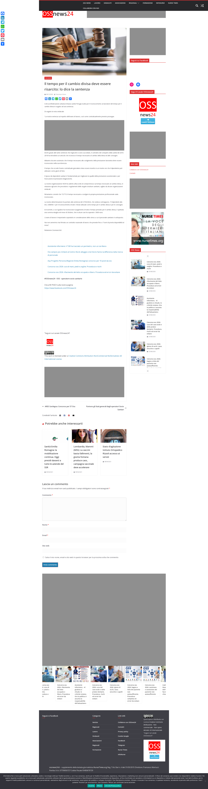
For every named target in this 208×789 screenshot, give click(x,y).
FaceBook (121, 741)
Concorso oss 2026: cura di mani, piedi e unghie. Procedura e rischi (74, 266)
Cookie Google (123, 736)
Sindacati (108, 3)
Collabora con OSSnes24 (127, 722)
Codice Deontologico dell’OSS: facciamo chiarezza (145, 689)
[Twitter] (2, 31)
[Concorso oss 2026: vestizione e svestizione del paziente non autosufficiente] (138, 366)
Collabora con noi (91, 8)
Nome (45, 525)
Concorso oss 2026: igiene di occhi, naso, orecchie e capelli (154, 329)
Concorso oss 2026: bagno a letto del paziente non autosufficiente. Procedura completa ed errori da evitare (154, 347)
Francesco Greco (61, 94)
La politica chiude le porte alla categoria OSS (164, 687)
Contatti (132, 173)
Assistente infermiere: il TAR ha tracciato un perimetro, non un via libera (77, 246)
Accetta (91, 786)
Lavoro (97, 3)
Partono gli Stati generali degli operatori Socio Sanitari (105, 408)
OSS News (87, 3)
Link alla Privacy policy (112, 786)
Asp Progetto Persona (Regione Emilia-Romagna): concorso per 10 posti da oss (80, 261)
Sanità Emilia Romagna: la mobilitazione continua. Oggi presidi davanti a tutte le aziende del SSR (54, 457)
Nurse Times (173, 3)
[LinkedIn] (2, 18)
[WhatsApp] (2, 26)
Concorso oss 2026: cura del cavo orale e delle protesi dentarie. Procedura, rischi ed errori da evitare (154, 311)
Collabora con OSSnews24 (139, 170)
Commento (47, 495)
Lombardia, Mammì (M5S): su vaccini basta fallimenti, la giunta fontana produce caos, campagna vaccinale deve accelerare (84, 457)
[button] (138, 3)
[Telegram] (2, 22)
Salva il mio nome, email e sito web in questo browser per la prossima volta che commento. (82, 557)
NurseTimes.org (100, 767)
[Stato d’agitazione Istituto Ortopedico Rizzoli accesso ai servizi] (113, 430)
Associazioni (120, 3)
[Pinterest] (2, 35)
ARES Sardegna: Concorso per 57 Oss (60, 406)
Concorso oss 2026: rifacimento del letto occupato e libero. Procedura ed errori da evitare (84, 272)
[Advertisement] (126, 13)
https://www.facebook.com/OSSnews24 (60, 288)
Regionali (133, 3)
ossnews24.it (54, 767)
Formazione (148, 3)
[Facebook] (2, 13)
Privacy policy (123, 732)
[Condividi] (2, 44)
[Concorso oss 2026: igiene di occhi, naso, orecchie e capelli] (138, 329)
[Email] (2, 39)
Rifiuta (99, 786)
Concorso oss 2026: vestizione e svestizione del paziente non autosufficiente (129, 689)
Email (45, 535)
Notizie (95, 722)
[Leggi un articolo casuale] (202, 5)
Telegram (121, 745)
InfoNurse (160, 3)
